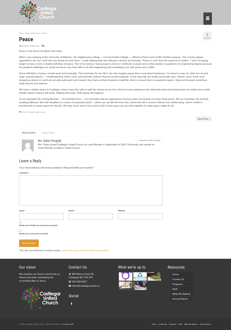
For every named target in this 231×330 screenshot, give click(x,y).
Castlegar (31, 112)
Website (121, 211)
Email (72, 211)
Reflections (34, 46)
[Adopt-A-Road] (154, 276)
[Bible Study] (125, 286)
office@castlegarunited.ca (86, 285)
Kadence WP (68, 324)
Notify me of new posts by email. (33, 234)
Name (22, 211)
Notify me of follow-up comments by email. (38, 225)
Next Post (203, 118)
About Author (29, 132)
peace (43, 112)
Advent (23, 112)
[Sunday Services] (139, 286)
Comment (24, 173)
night (38, 112)
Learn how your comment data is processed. (85, 250)
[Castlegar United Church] (49, 12)
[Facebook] (71, 303)
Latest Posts (48, 132)
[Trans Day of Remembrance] (125, 276)
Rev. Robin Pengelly (49, 140)
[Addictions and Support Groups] (139, 276)
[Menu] (207, 18)
